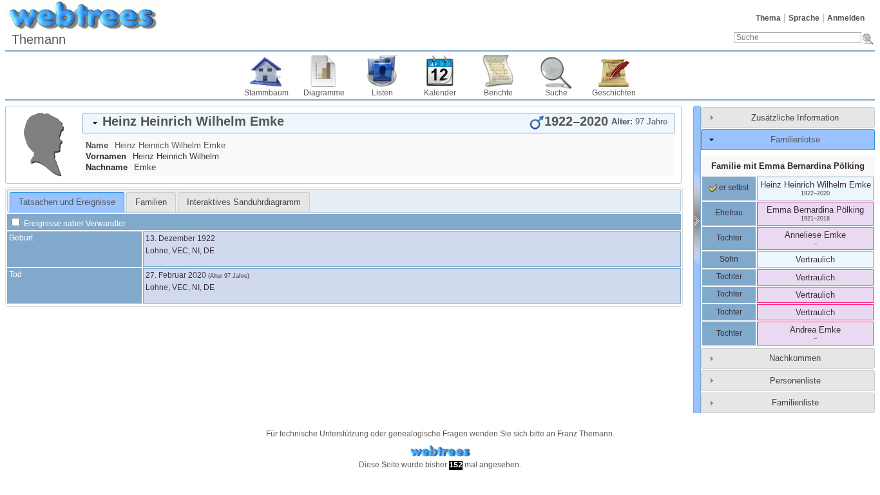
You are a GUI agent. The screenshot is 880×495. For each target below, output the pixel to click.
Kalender (440, 92)
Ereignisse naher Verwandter (74, 223)
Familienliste (795, 402)
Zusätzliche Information (795, 117)
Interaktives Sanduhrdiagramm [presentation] (244, 202)
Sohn (729, 259)
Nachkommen (795, 358)
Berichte (498, 92)
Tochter (729, 237)
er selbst (733, 187)
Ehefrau (729, 212)
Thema (768, 18)
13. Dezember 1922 (180, 238)
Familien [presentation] (151, 202)
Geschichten (614, 92)
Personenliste (795, 380)
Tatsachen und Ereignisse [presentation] (67, 202)
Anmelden (846, 18)
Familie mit (788, 166)
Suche (556, 92)
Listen (382, 92)
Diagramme (324, 92)
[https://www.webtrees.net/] (440, 451)
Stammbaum (266, 92)
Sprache (804, 18)
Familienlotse (795, 139)
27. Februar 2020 (176, 275)
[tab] (378, 123)
